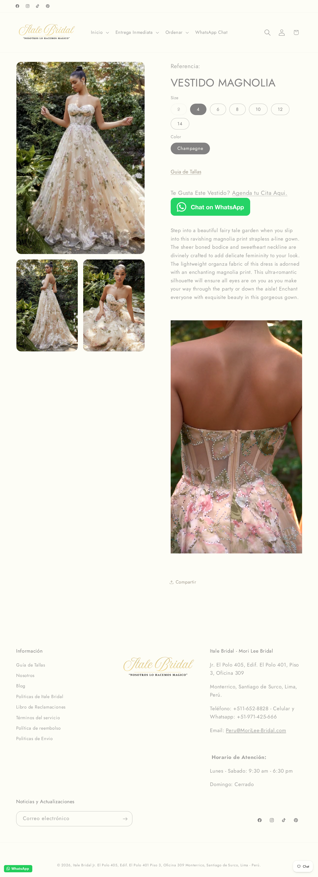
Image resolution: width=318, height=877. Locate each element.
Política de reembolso (38, 728)
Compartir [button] (186, 582)
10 (258, 109)
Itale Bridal (82, 865)
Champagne (190, 148)
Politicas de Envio (34, 738)
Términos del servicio (38, 717)
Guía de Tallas (30, 665)
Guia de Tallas (186, 171)
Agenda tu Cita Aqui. (259, 193)
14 (180, 124)
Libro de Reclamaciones (41, 707)
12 (280, 109)
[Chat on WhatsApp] (210, 214)
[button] (99, 32)
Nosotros (25, 675)
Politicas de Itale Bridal (39, 696)
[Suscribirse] (125, 819)
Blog (20, 686)
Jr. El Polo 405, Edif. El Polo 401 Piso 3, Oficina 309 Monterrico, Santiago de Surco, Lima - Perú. (177, 865)
